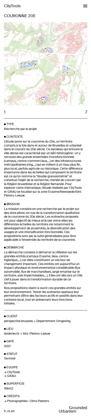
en (13, 411)
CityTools (12, 6)
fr (5, 411)
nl (8, 411)
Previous (25, 64)
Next (66, 64)
